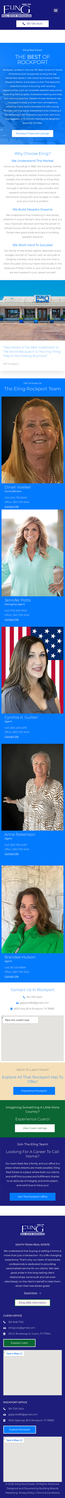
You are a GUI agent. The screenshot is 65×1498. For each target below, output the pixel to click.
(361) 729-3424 (21, 502)
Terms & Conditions (48, 1492)
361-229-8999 (18, 967)
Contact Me (12, 506)
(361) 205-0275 (18, 727)
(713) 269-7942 (18, 610)
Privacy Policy (27, 1492)
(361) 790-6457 (18, 844)
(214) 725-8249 (18, 497)
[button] (56, 10)
